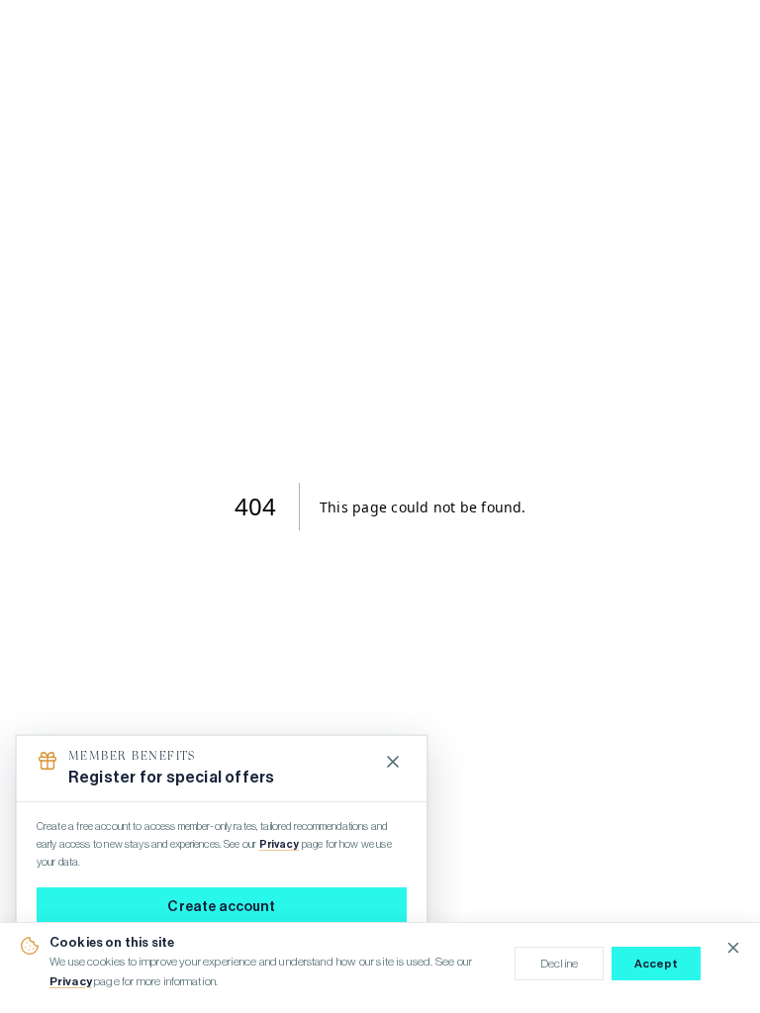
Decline (559, 963)
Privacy (70, 981)
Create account (221, 907)
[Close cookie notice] (733, 948)
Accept (656, 963)
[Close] (393, 762)
